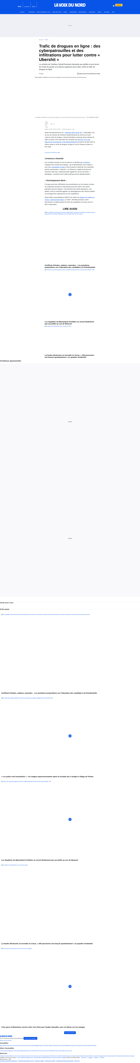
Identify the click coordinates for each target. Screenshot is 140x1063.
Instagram (90, 1057)
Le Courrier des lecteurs (30, 1056)
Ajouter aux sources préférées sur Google (89, 73)
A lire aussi (4, 609)
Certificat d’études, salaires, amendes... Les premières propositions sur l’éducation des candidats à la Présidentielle (70, 266)
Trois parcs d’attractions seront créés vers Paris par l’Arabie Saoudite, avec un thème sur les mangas (43, 1027)
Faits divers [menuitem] (92, 12)
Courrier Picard (48, 1050)
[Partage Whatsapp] (49, 74)
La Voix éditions (52, 1056)
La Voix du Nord (4, 1050)
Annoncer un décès (71, 1056)
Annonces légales (61, 1057)
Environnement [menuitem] (82, 12)
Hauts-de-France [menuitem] (56, 12)
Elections (59, 1045)
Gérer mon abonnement (109, 1056)
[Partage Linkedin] (47, 74)
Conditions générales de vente (26, 1061)
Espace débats (9, 1056)
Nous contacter (53, 1057)
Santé (63, 1045)
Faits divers (25, 1045)
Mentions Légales (39, 1061)
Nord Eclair (54, 1050)
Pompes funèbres (88, 1056)
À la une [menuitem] (22, 12)
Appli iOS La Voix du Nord (14, 1050)
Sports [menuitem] (99, 12)
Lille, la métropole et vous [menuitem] (43, 12)
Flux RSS (101, 1057)
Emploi (63, 1056)
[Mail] (53, 74)
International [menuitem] (73, 12)
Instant (85, 1045)
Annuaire (132, 1056)
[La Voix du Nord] (70, 5)
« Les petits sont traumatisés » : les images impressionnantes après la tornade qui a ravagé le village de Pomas (47, 776)
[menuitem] (27, 5)
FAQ (48, 1057)
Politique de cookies (50, 1061)
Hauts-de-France (13, 1045)
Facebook (83, 1057)
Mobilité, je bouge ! (70, 1045)
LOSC (45, 1045)
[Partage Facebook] (45, 74)
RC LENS (49, 1045)
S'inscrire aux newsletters (30, 1038)
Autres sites (69, 1050)
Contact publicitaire (22, 1057)
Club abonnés (119, 1056)
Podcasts (93, 1045)
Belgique (37, 1045)
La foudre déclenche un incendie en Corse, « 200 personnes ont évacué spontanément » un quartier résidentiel (69, 356)
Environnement (79, 1045)
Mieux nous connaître (33, 1057)
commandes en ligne (58, 167)
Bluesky (96, 1057)
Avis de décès (79, 1056)
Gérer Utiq (77, 1061)
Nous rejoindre (42, 1057)
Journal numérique (98, 1056)
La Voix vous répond (19, 1056)
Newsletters (126, 1056)
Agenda (46, 1056)
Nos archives (40, 1056)
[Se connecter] (113, 5)
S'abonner (118, 5)
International (31, 1045)
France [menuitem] (65, 12)
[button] (120, 12)
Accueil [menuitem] (41, 39)
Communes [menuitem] (32, 12)
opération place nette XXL (73, 132)
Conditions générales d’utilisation (8, 1061)
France (20, 1045)
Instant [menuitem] (114, 12)
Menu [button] (19, 6)
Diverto (38, 1050)
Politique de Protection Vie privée (64, 1061)
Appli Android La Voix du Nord (28, 1050)
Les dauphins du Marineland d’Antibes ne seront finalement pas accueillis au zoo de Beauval (69, 323)
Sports (42, 1045)
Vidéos (89, 1045)
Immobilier (59, 1056)
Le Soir (59, 1050)
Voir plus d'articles (70, 1032)
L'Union (42, 1050)
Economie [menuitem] (106, 12)
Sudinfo (63, 1050)
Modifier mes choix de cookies (8, 1057)
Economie (54, 1045)
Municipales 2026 (4, 1045)
